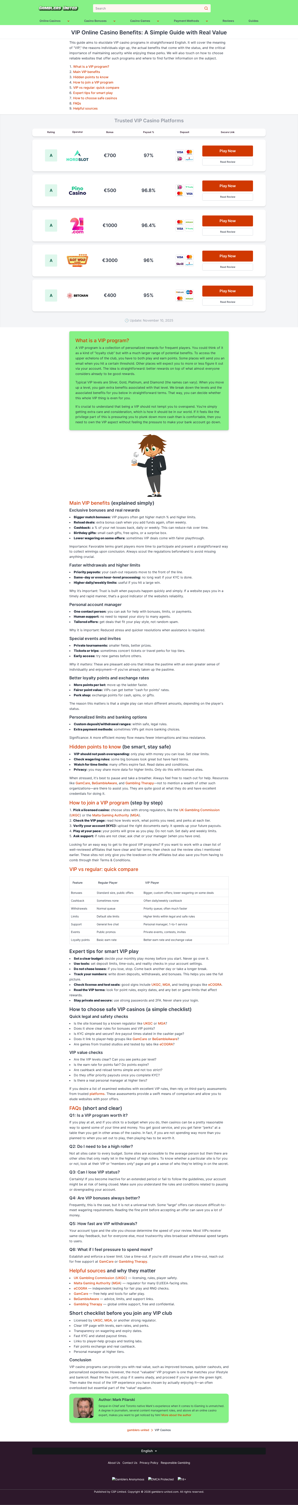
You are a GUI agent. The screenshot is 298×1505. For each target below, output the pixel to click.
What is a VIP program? (91, 66)
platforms (97, 1094)
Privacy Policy (149, 1462)
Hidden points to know (90, 77)
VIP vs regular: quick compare (96, 87)
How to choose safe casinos (95, 98)
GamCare (83, 783)
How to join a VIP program (93, 82)
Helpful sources (85, 108)
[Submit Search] (206, 8)
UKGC (75, 815)
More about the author (176, 1415)
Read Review (227, 161)
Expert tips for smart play (93, 93)
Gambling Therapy (139, 783)
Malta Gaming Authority (110, 815)
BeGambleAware (104, 783)
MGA (135, 815)
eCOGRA (215, 985)
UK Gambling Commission (199, 810)
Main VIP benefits (86, 72)
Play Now (228, 151)
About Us (114, 1462)
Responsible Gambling (175, 1462)
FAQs (77, 103)
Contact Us (129, 1462)
